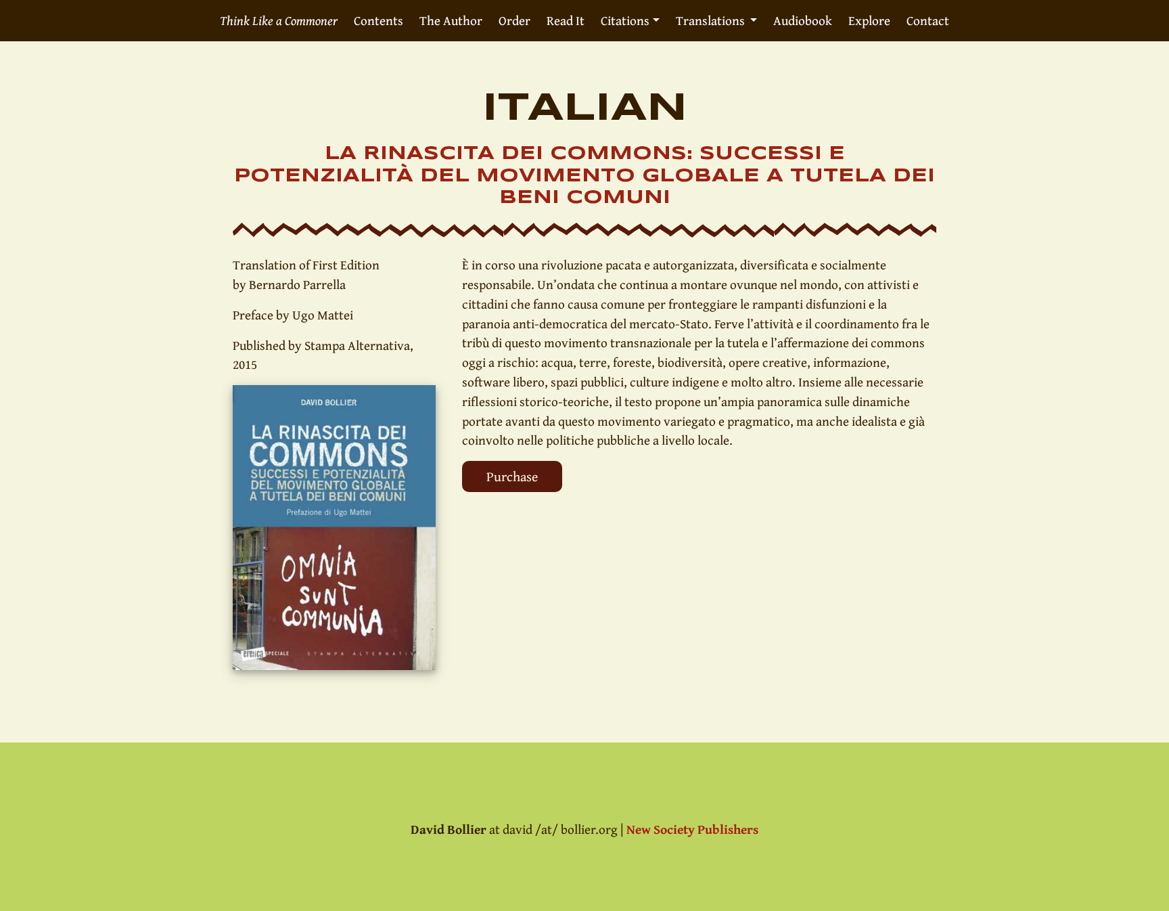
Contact (928, 20)
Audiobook (802, 20)
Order (514, 20)
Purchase (512, 476)
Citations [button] (625, 20)
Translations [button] (712, 20)
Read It (565, 20)
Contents (378, 20)
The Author (450, 20)
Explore (869, 20)
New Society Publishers (692, 829)
